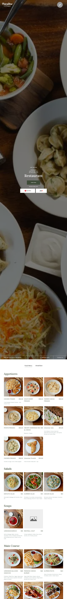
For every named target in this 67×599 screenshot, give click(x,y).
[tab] (28, 366)
